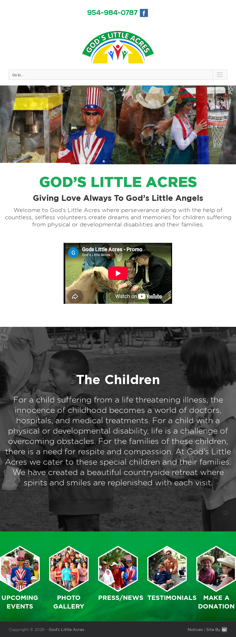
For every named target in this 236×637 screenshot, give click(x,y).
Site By (214, 629)
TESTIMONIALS (172, 597)
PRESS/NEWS (120, 597)
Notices (195, 629)
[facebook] (144, 13)
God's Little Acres (66, 629)
